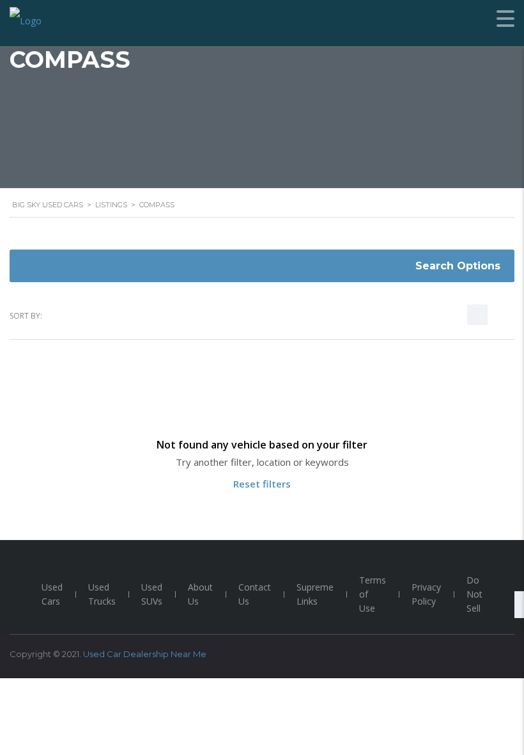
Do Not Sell (474, 594)
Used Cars (52, 594)
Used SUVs (151, 594)
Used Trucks (102, 594)
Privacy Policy (426, 594)
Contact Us (254, 594)
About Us (200, 594)
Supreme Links (315, 594)
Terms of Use (372, 594)
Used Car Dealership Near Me (144, 654)
